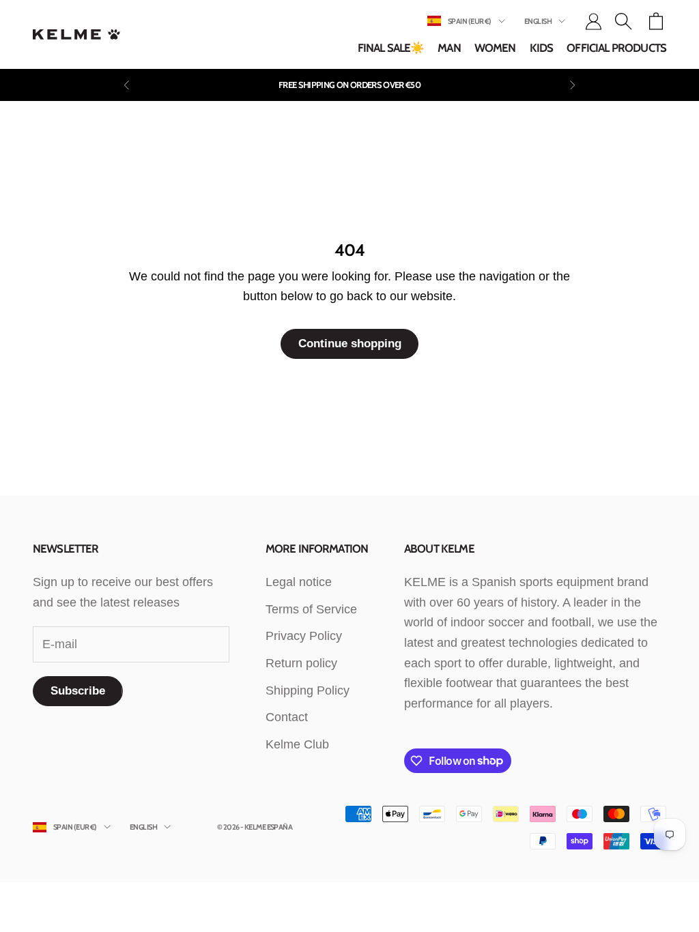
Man (449, 48)
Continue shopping (349, 343)
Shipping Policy (308, 690)
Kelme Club (297, 744)
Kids (542, 48)
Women (495, 48)
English (538, 21)
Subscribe (78, 690)
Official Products (616, 48)
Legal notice (299, 582)
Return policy (301, 663)
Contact (287, 717)
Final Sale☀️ (391, 48)
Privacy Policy (304, 636)
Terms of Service (311, 609)
